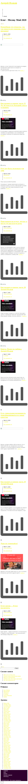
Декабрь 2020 (7, 747)
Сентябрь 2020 (7, 751)
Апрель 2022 (7, 727)
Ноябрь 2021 (7, 734)
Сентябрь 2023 (7, 706)
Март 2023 (6, 712)
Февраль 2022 (7, 730)
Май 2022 (6, 726)
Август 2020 (7, 753)
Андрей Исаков (9, 3)
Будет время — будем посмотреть (9, 607)
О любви (6, 112)
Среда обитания (8, 228)
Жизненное (6, 175)
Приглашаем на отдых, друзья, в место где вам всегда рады (14, 222)
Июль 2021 (6, 738)
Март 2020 (6, 760)
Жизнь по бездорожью (9, 677)
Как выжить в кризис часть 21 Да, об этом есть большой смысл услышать (14, 105)
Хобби (5, 696)
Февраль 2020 (7, 761)
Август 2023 (7, 707)
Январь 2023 (7, 715)
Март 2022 (6, 728)
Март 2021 (6, 743)
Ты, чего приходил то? (9, 680)
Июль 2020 (6, 754)
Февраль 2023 (7, 714)
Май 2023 (6, 710)
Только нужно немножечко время (12, 676)
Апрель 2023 (7, 711)
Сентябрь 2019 (7, 768)
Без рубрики (7, 35)
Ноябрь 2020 (7, 749)
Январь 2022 (7, 731)
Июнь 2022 (6, 724)
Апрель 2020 (7, 758)
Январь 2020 (7, 762)
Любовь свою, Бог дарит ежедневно (13, 678)
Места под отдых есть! (9, 674)
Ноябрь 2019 (7, 765)
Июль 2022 (6, 723)
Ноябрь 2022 (7, 718)
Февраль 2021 (7, 745)
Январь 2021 (7, 746)
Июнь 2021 (6, 739)
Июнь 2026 (6, 703)
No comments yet (8, 38)
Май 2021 (6, 741)
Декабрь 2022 (7, 716)
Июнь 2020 (6, 756)
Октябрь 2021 (7, 735)
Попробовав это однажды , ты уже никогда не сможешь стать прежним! (13, 29)
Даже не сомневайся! (9, 543)
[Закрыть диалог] (2, 782)
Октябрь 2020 (7, 750)
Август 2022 (7, 722)
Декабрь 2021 (7, 733)
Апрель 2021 (7, 742)
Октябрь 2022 (7, 719)
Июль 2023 (6, 708)
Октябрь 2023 (7, 704)
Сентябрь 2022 (7, 720)
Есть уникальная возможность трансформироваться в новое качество (13, 415)
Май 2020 (6, 757)
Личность (6, 692)
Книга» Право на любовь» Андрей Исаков (11, 350)
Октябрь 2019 (7, 766)
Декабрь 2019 (7, 764)
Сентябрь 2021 (7, 737)
